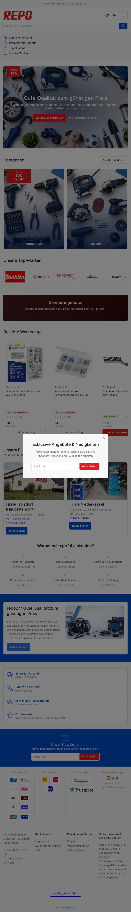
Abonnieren (89, 466)
